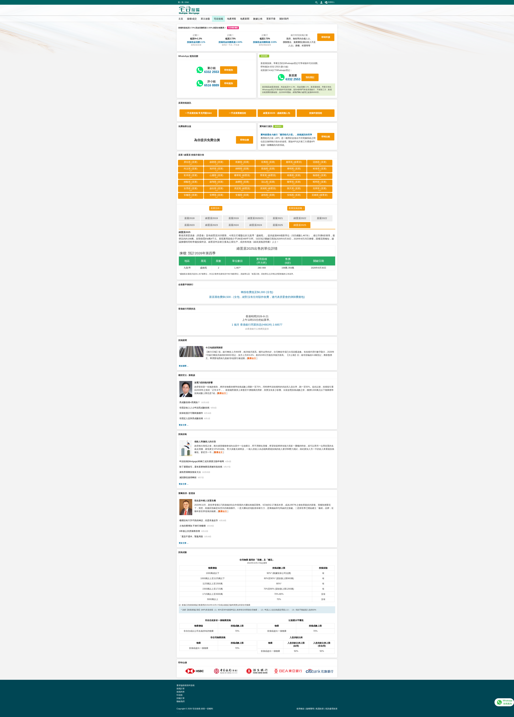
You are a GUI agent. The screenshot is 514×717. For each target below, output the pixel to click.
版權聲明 (310, 708)
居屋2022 (322, 218)
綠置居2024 (255, 225)
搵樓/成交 (192, 19)
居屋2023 (189, 225)
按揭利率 (181, 692)
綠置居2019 (211, 218)
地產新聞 (244, 19)
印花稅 (180, 695)
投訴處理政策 (331, 708)
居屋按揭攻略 (295, 208)
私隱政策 (320, 708)
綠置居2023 (211, 225)
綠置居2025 (300, 225)
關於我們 (284, 19)
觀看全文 (251, 358)
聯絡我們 (181, 701)
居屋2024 (233, 225)
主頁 (180, 19)
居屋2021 (278, 218)
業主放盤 (205, 19)
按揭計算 (181, 688)
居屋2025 (278, 225)
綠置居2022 (300, 218)
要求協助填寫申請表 (186, 685)
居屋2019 (233, 218)
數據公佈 (257, 19)
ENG (187, 2)
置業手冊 (270, 19)
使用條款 (300, 708)
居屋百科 (215, 208)
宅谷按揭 (218, 19)
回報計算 (181, 698)
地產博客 (231, 19)
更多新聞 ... (183, 366)
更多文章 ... (183, 425)
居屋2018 (189, 218)
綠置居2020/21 (256, 218)
